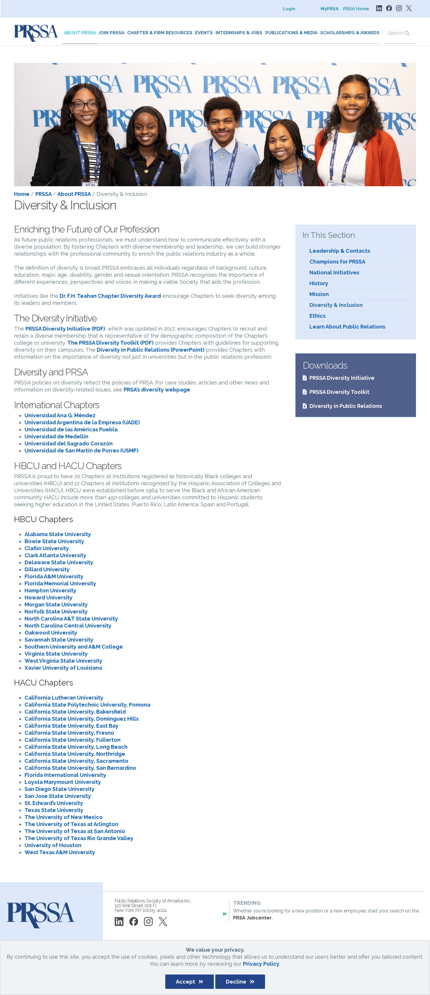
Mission (319, 294)
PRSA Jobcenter (252, 918)
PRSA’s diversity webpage (157, 390)
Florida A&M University (54, 576)
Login (289, 8)
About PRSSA (80, 32)
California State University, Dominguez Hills (82, 719)
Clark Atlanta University (55, 555)
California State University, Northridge (75, 754)
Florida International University (65, 775)
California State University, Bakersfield (75, 712)
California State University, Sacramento (76, 761)
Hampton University (50, 590)
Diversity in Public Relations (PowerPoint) (150, 350)
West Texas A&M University (60, 852)
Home (22, 194)
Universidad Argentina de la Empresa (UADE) (82, 422)
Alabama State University (58, 534)
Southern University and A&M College (74, 647)
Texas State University (54, 810)
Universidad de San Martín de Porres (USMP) (81, 450)
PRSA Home (356, 8)
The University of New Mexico (64, 817)
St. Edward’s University (54, 803)
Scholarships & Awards (349, 32)
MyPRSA (329, 8)
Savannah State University (59, 640)
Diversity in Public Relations (345, 406)
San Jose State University (58, 796)
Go (410, 33)
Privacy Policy (261, 964)
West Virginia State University (63, 661)
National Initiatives (334, 272)
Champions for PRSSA (337, 262)
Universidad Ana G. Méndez (60, 415)
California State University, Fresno (69, 733)
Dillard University (47, 569)
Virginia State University (56, 654)
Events (204, 32)
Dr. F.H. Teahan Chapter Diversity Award (110, 296)
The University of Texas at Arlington (71, 824)
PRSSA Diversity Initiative (341, 378)
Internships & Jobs (239, 32)
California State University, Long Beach (76, 747)
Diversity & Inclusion (336, 305)
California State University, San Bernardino (80, 768)
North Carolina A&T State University (71, 619)
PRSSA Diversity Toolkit (339, 392)
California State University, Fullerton (73, 740)
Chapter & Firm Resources (159, 32)
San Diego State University (59, 789)
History (318, 283)
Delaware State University (59, 562)
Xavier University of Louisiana (63, 668)
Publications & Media (291, 32)
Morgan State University (56, 604)
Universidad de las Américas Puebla (71, 429)
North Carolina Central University (68, 626)
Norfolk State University (56, 611)
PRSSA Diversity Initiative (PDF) (65, 329)
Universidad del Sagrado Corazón (69, 443)
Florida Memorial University (60, 583)
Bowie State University (54, 541)
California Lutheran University (64, 698)
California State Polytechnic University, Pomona (87, 705)
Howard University (49, 597)
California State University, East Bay (71, 726)
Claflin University (47, 548)
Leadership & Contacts (339, 251)
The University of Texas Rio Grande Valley (79, 838)
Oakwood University (51, 633)
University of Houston (53, 845)
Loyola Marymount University (63, 782)
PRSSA (44, 194)
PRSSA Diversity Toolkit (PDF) (116, 343)
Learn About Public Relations (347, 327)
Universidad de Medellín (56, 436)
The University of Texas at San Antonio (75, 831)
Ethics (317, 316)
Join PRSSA (111, 32)
